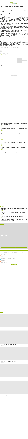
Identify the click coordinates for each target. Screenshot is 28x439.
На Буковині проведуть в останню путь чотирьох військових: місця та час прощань (14, 209)
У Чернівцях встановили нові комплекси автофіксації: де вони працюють (13, 213)
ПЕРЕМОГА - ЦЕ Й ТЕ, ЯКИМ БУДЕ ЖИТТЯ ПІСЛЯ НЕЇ (10, 327)
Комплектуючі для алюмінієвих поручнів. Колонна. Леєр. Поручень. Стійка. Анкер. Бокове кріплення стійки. (13, 395)
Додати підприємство (14, 264)
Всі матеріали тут (14, 247)
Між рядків (4, 235)
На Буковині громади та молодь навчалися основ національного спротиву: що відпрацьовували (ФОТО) (14, 124)
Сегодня (9, 21)
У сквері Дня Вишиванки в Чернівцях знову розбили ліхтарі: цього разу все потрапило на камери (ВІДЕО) (14, 220)
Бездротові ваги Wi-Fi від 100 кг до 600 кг (8, 361)
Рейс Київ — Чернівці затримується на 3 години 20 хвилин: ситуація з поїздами (13, 138)
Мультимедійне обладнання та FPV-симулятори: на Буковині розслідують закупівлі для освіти (13, 134)
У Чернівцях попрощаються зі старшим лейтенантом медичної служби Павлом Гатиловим (13, 148)
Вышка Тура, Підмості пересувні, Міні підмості (9, 344)
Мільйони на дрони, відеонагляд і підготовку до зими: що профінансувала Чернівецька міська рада (14, 153)
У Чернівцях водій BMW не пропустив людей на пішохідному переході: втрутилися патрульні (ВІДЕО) (13, 157)
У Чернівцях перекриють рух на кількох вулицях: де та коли (12, 216)
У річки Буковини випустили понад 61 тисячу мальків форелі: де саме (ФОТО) (13, 143)
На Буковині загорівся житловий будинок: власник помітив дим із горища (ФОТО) (14, 129)
